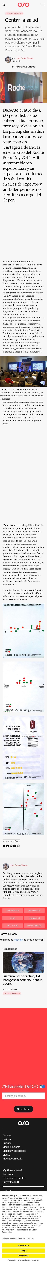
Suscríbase (23, 1109)
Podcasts (8, 1174)
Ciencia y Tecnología (14, 13)
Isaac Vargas (11, 989)
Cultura (7, 1142)
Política (7, 1139)
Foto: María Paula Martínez (23, 66)
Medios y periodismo (14, 1150)
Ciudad (6, 1154)
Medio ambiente (11, 1146)
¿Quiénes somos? (12, 1170)
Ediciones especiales (14, 1178)
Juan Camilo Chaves (24, 58)
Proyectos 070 (11, 1181)
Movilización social (13, 1158)
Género (7, 1135)
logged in (18, 939)
